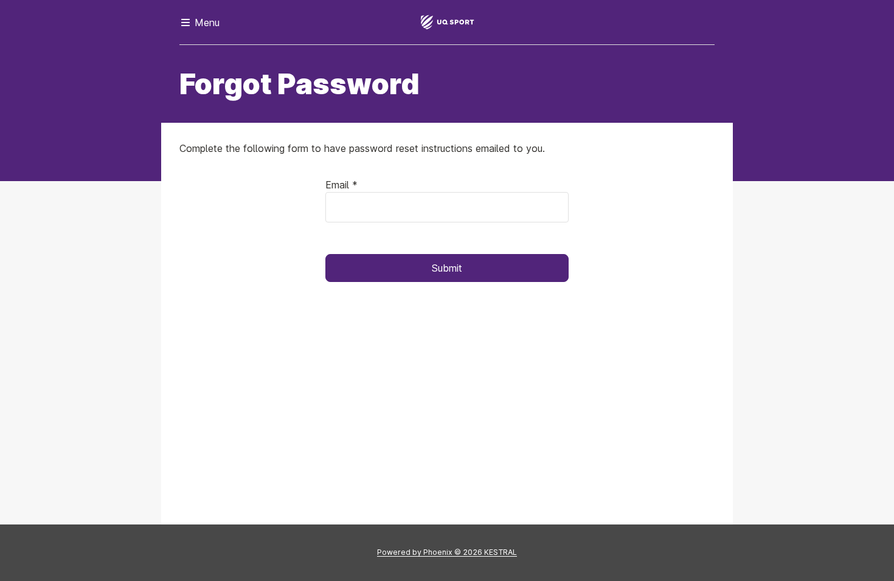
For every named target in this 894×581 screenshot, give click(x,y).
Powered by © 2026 (447, 552)
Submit (447, 268)
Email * (341, 185)
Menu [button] (206, 22)
